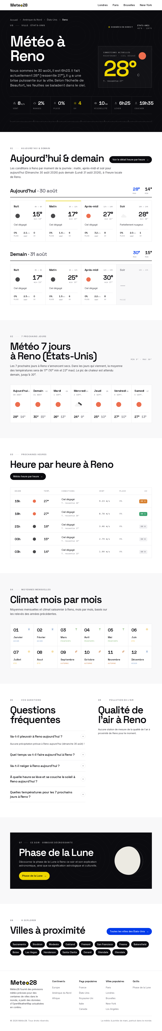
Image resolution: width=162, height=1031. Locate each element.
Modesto (54, 944)
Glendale (103, 952)
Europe (56, 987)
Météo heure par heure (28, 476)
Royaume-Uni (86, 998)
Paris (115, 5)
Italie (81, 1003)
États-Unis (52, 19)
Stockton (37, 944)
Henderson (50, 952)
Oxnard (87, 952)
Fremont (85, 944)
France (82, 987)
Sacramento (19, 944)
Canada (83, 1009)
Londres (103, 5)
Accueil (14, 19)
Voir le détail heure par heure (130, 159)
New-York (146, 5)
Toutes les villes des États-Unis (129, 931)
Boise (16, 952)
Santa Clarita (69, 952)
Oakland (70, 944)
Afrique (56, 998)
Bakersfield (140, 944)
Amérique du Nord (32, 19)
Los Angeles (112, 1009)
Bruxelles (129, 5)
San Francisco (105, 944)
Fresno (123, 944)
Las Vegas (31, 952)
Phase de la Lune (34, 875)
